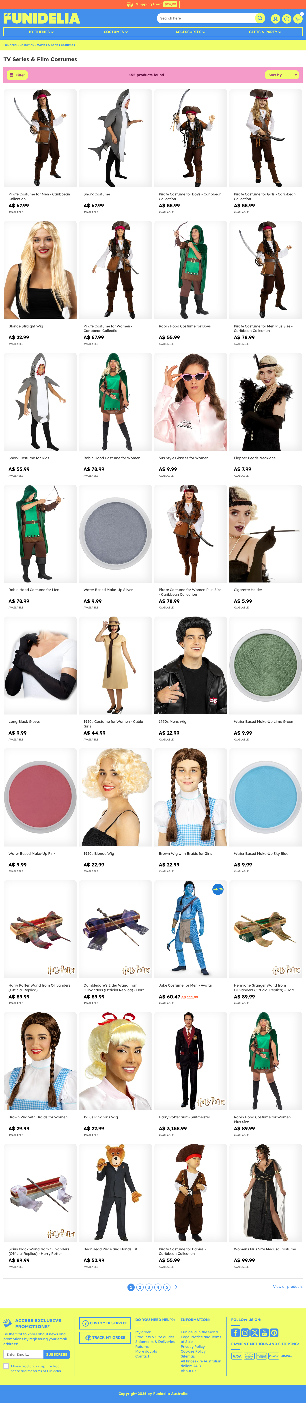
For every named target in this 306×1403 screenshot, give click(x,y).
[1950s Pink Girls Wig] (115, 1061)
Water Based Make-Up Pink (32, 853)
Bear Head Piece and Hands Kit (110, 1249)
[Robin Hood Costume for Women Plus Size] (265, 1061)
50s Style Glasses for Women (184, 458)
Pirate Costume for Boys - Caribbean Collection (190, 196)
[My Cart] (298, 19)
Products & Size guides (155, 1337)
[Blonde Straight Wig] (40, 270)
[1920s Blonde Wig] (115, 797)
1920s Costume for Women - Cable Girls (113, 723)
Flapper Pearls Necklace (255, 458)
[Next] (175, 1287)
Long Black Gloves (25, 721)
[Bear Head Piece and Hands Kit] (115, 1193)
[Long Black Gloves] (40, 666)
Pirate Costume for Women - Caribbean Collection (108, 328)
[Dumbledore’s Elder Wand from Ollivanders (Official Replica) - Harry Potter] (115, 929)
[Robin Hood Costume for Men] (40, 534)
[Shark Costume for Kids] (40, 402)
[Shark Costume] (115, 138)
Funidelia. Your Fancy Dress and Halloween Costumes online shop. (41, 18)
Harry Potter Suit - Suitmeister (184, 1117)
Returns (142, 1346)
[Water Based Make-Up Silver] (115, 534)
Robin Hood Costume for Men (34, 589)
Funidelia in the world (199, 1332)
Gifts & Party (263, 32)
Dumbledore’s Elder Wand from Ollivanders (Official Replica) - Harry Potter (115, 987)
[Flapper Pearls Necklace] (265, 402)
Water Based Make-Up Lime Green (263, 721)
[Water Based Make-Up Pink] (40, 797)
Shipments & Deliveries (155, 1341)
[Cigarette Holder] (265, 534)
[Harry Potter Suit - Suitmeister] (190, 1061)
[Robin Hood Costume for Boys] (190, 270)
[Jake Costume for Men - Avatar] (190, 929)
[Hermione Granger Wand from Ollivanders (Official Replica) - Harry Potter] (265, 929)
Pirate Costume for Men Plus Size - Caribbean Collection (263, 328)
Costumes (114, 32)
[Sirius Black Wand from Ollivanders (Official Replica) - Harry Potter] (40, 1193)
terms (37, 1371)
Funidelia (10, 45)
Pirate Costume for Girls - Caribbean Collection (265, 196)
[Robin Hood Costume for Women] (115, 402)
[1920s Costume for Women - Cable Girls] (115, 666)
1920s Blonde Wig (99, 853)
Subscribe (56, 1354)
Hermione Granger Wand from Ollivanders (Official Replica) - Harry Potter (265, 987)
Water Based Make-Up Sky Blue (261, 853)
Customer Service (108, 1323)
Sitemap (188, 1356)
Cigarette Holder (248, 589)
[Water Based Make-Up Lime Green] (265, 666)
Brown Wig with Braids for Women (38, 1117)
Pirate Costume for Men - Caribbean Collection (39, 196)
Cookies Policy (193, 1351)
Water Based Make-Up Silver (108, 589)
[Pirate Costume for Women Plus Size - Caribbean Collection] (190, 534)
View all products (288, 1286)
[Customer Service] (286, 19)
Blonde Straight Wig (26, 326)
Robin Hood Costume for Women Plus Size (262, 1119)
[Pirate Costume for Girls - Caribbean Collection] (265, 138)
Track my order (108, 1337)
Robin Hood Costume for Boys (185, 326)
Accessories (188, 32)
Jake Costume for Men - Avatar (185, 985)
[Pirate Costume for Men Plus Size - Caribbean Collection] (265, 270)
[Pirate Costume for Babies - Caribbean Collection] (190, 1193)
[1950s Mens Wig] (190, 666)
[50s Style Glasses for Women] (190, 402)
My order (143, 1332)
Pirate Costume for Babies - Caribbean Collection (182, 1251)
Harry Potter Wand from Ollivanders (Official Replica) (39, 987)
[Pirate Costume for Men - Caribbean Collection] (40, 138)
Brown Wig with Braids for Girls (185, 853)
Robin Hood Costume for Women (112, 458)
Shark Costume (97, 194)
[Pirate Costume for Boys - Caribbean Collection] (190, 138)
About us (188, 1370)
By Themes (39, 32)
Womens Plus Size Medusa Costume (265, 1249)
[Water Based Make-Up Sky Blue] (265, 797)
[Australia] (235, 1333)
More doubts (146, 1351)
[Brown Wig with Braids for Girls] (190, 797)
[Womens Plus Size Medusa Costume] (265, 1193)
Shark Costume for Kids (29, 458)
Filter (20, 75)
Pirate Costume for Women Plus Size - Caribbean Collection (190, 592)
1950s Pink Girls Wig (101, 1117)
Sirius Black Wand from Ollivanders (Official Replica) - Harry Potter (39, 1251)
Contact (142, 1356)
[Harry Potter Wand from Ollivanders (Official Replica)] (40, 929)
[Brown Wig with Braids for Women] (40, 1061)
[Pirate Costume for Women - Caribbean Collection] (115, 270)
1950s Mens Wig (172, 721)
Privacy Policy (193, 1346)
